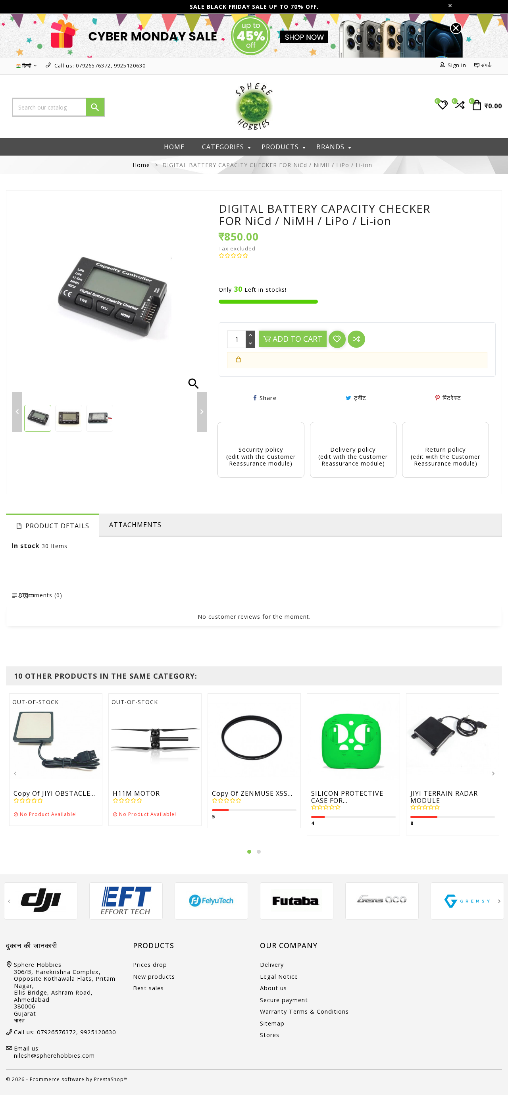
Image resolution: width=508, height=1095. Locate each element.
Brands (330, 146)
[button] (249, 852)
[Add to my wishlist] (337, 339)
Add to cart (296, 338)
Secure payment (284, 1000)
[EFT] (126, 900)
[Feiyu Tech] (211, 900)
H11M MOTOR (136, 793)
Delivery (272, 964)
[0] (459, 108)
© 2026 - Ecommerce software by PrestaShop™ (67, 1079)
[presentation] (15, 774)
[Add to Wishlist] (74, 741)
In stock (26, 545)
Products (280, 146)
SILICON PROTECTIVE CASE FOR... (347, 797)
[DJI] (40, 900)
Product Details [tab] (57, 526)
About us (273, 988)
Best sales (148, 988)
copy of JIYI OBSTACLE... (54, 793)
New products (154, 976)
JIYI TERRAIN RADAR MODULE (444, 797)
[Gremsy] (467, 900)
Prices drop (150, 964)
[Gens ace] (382, 900)
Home (174, 146)
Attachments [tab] (135, 524)
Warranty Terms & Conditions (304, 1011)
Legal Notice (279, 976)
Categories (223, 146)
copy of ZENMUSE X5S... (252, 793)
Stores (269, 1035)
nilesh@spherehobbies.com (54, 1055)
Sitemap (272, 1023)
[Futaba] (296, 900)
